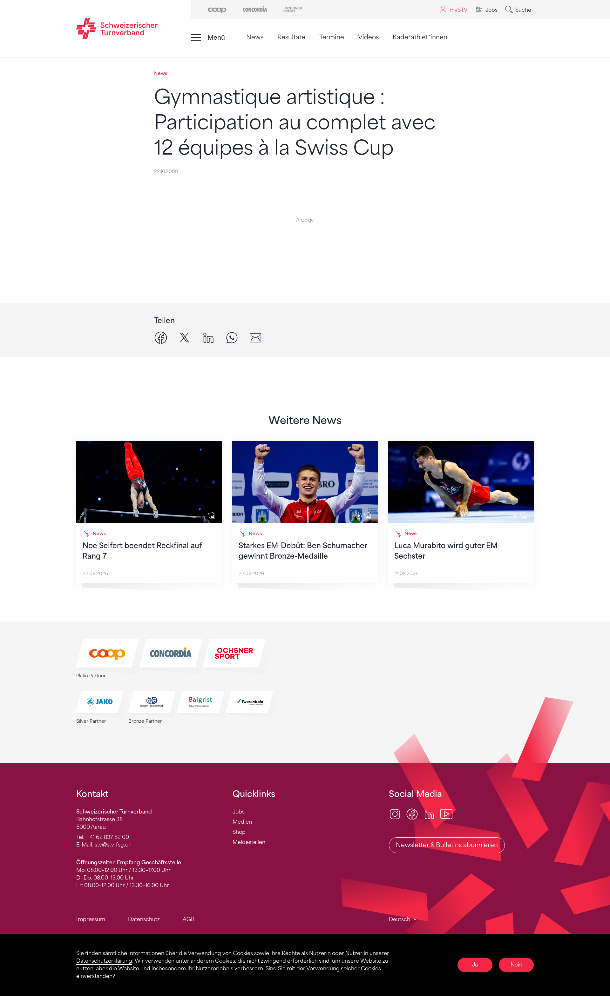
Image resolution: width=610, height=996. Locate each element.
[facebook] (160, 337)
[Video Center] (446, 813)
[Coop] (217, 9)
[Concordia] (255, 9)
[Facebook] (412, 813)
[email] (255, 337)
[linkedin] (208, 337)
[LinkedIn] (429, 813)
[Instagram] (395, 813)
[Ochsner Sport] (292, 9)
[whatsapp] (232, 337)
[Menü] (196, 37)
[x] (185, 337)
